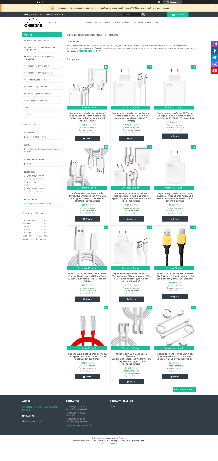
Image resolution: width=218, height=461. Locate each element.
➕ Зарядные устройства (35, 80)
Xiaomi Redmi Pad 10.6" (90, 51)
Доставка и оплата (142, 22)
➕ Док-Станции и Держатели (37, 94)
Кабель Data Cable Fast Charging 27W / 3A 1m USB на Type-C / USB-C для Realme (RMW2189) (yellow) (174, 276)
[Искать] (143, 14)
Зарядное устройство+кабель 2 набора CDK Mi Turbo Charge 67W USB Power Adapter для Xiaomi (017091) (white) (87, 117)
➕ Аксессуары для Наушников (38, 73)
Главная (88, 22)
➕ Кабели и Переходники (35, 87)
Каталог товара (102, 22)
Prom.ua (122, 438)
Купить (89, 139)
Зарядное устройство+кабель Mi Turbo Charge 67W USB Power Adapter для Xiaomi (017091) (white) (131, 117)
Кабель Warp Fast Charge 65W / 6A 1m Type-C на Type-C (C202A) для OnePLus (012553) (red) (87, 356)
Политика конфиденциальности (131, 441)
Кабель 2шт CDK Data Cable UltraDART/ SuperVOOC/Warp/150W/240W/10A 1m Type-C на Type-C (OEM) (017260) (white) (131, 359)
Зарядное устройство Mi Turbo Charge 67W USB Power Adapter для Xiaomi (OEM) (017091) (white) (175, 115)
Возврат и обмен (121, 22)
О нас (26, 108)
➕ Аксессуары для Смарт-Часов (39, 66)
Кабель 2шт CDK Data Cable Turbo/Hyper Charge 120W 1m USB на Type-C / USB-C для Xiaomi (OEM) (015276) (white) (87, 197)
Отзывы (27, 115)
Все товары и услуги (183, 389)
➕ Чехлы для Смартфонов (36, 40)
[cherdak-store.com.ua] (33, 22)
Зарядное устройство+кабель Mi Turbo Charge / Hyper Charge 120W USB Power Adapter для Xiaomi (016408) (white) (131, 277)
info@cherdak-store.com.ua (39, 204)
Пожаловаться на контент (104, 441)
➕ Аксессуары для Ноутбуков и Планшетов (38, 57)
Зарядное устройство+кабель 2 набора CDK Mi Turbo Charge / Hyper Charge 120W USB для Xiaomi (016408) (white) (131, 197)
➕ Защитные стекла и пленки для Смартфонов (39, 48)
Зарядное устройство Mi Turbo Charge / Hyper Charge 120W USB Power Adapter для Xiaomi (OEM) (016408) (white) (175, 197)
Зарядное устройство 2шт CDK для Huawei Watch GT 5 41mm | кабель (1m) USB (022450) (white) (175, 356)
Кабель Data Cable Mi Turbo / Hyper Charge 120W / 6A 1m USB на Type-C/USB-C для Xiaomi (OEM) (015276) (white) (87, 277)
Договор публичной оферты (37, 101)
